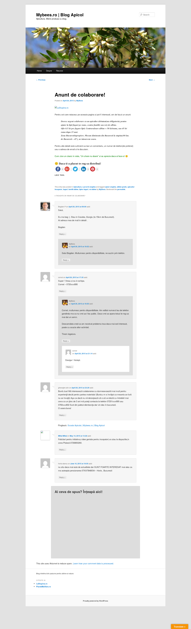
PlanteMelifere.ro (43, 586)
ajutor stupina (110, 187)
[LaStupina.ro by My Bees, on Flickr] (61, 107)
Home (39, 70)
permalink (121, 189)
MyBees (79, 100)
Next (152, 80)
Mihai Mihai (62, 436)
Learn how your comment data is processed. (93, 563)
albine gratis (122, 187)
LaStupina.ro (41, 583)
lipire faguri (83, 189)
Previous (40, 80)
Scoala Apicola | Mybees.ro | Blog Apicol (86, 425)
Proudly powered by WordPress (95, 601)
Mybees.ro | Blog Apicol (59, 15)
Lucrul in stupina (89, 187)
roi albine (92, 189)
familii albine (73, 189)
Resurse (59, 70)
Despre (49, 70)
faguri (65, 189)
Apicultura (77, 187)
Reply (62, 234)
